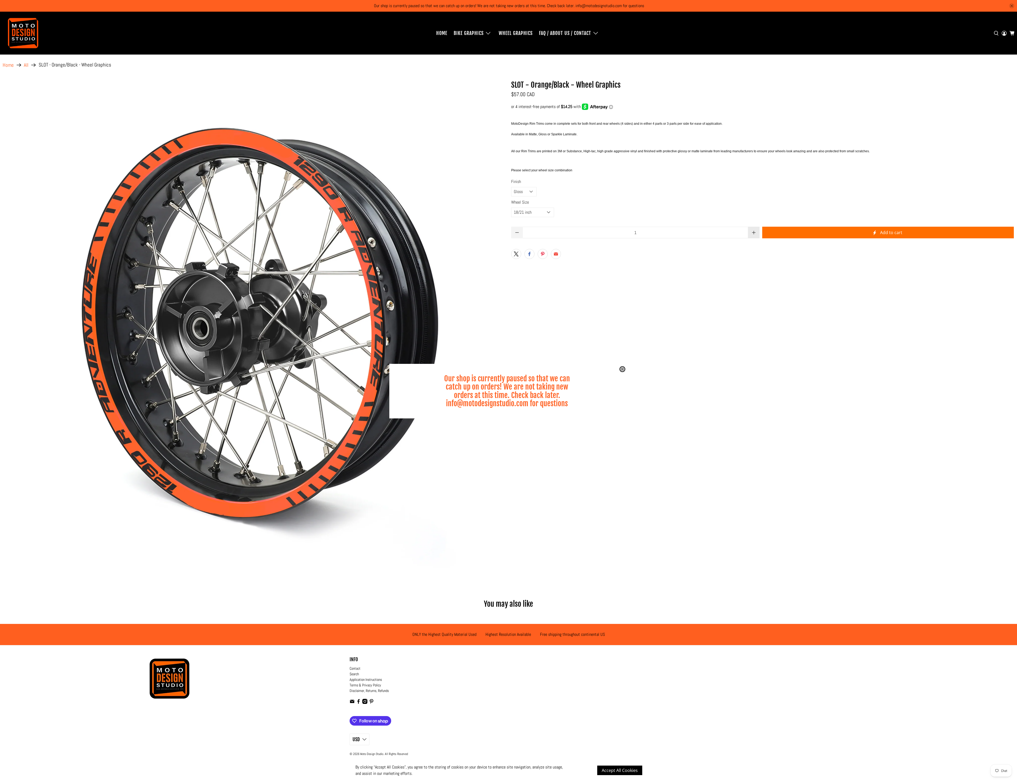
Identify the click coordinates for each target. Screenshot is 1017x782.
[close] (622, 369)
